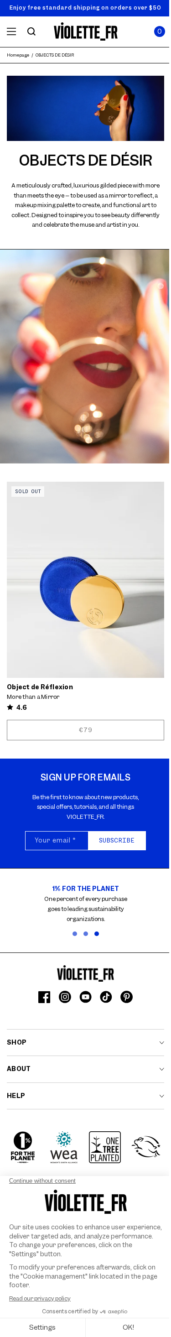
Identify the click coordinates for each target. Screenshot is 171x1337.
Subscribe (117, 840)
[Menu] (11, 31)
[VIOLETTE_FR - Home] (85, 31)
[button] (160, 31)
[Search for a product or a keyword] (31, 31)
